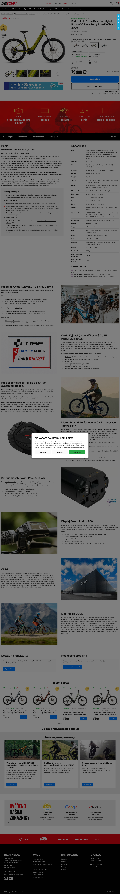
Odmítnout (43, 452)
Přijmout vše (77, 452)
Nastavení (60, 452)
